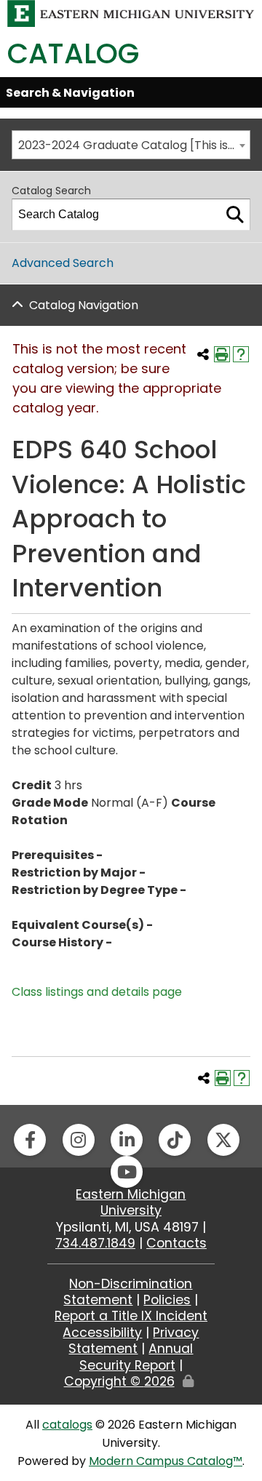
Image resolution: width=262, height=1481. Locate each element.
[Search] (235, 215)
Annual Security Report (136, 1356)
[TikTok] (175, 1140)
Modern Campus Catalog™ (165, 1461)
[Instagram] (79, 1140)
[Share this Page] (203, 354)
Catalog (73, 53)
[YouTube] (127, 1172)
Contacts (176, 1243)
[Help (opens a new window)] (241, 354)
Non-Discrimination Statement (127, 1292)
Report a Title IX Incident (131, 1316)
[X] (223, 1140)
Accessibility (102, 1332)
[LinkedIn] (127, 1140)
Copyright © (119, 1381)
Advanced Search (63, 263)
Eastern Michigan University (131, 1202)
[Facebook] (30, 1140)
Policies (167, 1300)
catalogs (67, 1424)
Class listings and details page (97, 991)
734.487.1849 (95, 1243)
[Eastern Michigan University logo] (131, 12)
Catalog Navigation (83, 305)
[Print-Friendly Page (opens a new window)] (222, 354)
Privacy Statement (133, 1340)
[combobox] (131, 144)
